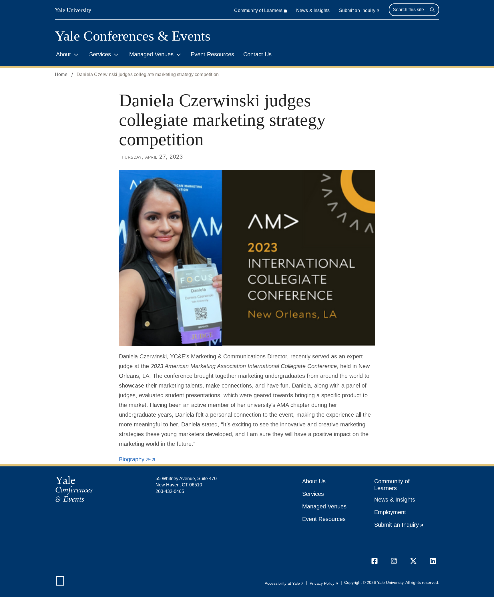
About (63, 54)
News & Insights (313, 10)
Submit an (359, 10)
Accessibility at (284, 583)
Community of (258, 10)
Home (61, 74)
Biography (137, 459)
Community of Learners (392, 484)
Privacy (324, 583)
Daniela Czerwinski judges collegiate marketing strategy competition (148, 74)
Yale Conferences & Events (132, 36)
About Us (314, 481)
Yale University (73, 10)
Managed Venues (151, 54)
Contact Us (257, 54)
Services (100, 54)
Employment (390, 512)
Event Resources (212, 54)
